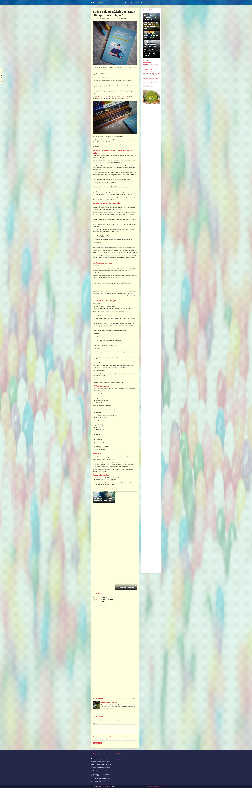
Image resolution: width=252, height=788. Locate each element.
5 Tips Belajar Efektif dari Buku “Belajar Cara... (150, 17)
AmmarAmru (104, 786)
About (149, 786)
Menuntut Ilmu (119, 759)
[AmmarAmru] (99, 2)
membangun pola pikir (105, 488)
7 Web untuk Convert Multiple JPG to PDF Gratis (150, 44)
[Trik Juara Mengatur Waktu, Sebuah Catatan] (96, 646)
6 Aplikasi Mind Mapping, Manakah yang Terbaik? (106, 409)
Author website (125, 699)
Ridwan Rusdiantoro (106, 18)
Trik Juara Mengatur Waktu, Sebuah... (107, 599)
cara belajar (96, 488)
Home (124, 2)
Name (94, 737)
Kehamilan (131, 2)
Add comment (123, 18)
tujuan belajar (114, 488)
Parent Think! (139, 2)
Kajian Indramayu (119, 757)
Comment (95, 723)
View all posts (133, 699)
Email (109, 737)
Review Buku (148, 2)
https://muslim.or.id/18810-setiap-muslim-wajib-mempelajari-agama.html (112, 483)
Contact (159, 786)
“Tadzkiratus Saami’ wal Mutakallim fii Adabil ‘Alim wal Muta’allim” (113, 97)
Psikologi (155, 2)
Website (124, 737)
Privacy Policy (154, 786)
